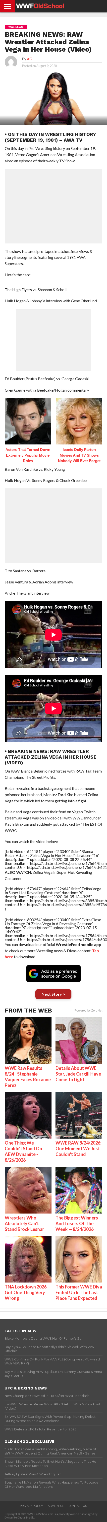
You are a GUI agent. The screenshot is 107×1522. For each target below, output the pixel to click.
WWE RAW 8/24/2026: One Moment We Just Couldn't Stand (78, 1148)
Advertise (56, 1506)
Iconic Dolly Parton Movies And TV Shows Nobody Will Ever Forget (79, 455)
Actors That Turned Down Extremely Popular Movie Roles (27, 455)
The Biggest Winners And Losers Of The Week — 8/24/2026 (76, 1223)
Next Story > (53, 994)
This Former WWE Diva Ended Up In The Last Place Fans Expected (78, 1292)
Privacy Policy (31, 1506)
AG (29, 59)
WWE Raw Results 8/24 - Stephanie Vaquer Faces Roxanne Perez (28, 1076)
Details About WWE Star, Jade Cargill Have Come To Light (78, 1073)
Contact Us (78, 1506)
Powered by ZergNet (88, 1010)
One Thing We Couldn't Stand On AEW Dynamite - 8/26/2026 (23, 1151)
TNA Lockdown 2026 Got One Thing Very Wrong (26, 1292)
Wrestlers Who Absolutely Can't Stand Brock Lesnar (24, 1223)
